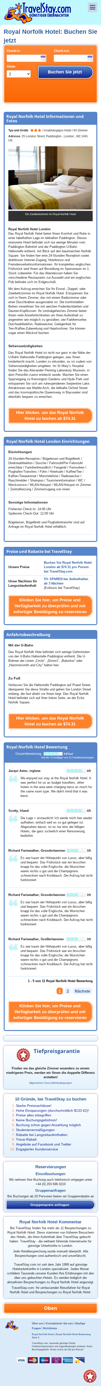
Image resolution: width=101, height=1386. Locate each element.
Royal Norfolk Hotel (43, 1334)
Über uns (38, 1323)
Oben (50, 1308)
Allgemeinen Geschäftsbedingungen (50, 1082)
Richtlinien (50, 1328)
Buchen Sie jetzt (65, 71)
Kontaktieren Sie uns (59, 1323)
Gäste (11, 66)
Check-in (13, 51)
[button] (88, 178)
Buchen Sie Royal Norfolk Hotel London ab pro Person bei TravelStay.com (68, 567)
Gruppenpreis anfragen (49, 1205)
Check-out (61, 51)
